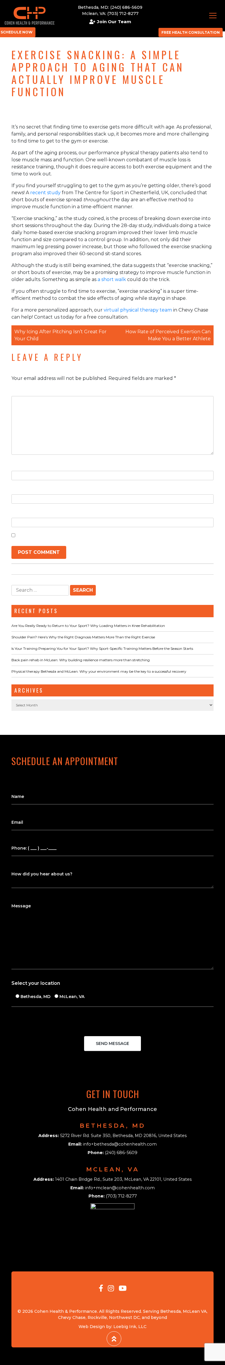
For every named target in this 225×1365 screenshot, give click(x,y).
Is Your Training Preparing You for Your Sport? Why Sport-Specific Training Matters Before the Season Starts (102, 648)
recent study (45, 192)
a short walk (111, 279)
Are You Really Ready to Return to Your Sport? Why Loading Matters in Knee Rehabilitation (88, 625)
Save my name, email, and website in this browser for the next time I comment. (114, 535)
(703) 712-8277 (123, 13)
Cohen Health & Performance (65, 1311)
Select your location (35, 983)
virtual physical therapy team (137, 310)
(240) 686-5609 (126, 7)
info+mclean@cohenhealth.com (120, 1187)
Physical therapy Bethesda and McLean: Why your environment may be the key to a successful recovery (98, 671)
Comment (25, 390)
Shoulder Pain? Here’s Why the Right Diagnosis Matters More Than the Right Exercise (83, 637)
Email (19, 488)
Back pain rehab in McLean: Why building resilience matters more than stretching (80, 660)
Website (21, 512)
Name (20, 465)
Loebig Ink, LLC (129, 1326)
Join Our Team (114, 21)
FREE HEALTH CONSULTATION (190, 32)
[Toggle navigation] (212, 15)
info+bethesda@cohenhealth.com (120, 1144)
